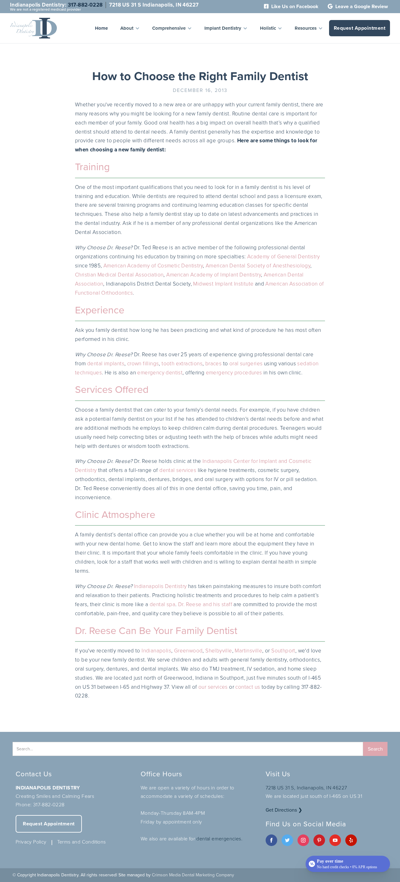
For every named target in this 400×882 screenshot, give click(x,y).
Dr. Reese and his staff (205, 604)
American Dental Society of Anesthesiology (258, 266)
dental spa (162, 604)
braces (213, 364)
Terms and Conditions (81, 841)
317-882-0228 (85, 5)
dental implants (105, 364)
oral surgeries (246, 364)
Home (101, 28)
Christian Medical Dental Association (119, 275)
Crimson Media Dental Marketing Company (193, 875)
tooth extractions (182, 364)
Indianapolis (156, 651)
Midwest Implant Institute (223, 284)
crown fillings (143, 364)
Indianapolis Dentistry (160, 586)
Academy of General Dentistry (283, 257)
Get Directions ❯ (284, 810)
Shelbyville (218, 651)
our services (213, 687)
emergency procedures (234, 373)
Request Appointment (360, 28)
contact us (247, 687)
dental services (177, 470)
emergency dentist (159, 373)
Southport (283, 651)
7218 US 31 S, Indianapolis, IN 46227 (306, 787)
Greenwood (188, 651)
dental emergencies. (219, 838)
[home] (33, 28)
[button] (130, 28)
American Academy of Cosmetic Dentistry (153, 266)
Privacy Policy (31, 841)
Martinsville (248, 651)
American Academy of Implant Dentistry (213, 275)
